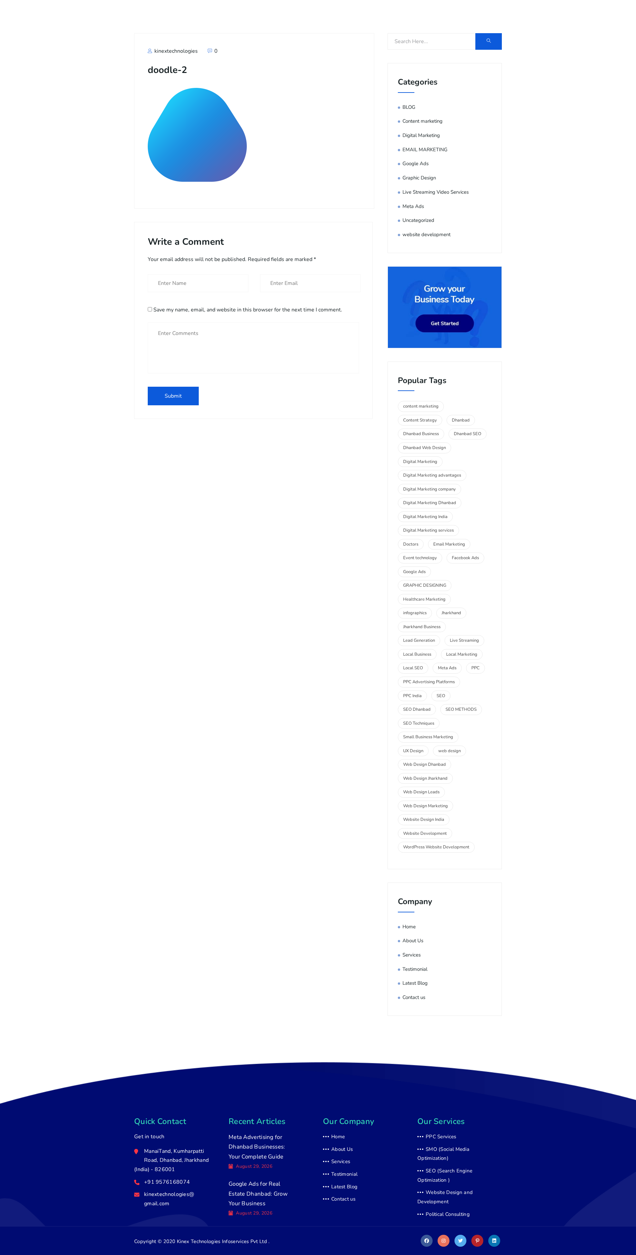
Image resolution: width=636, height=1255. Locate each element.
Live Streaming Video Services (435, 192)
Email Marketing (449, 544)
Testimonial (414, 969)
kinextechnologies (175, 51)
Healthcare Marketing (424, 599)
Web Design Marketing (425, 806)
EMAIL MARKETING (425, 149)
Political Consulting (448, 1214)
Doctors (410, 544)
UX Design (413, 751)
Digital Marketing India (425, 517)
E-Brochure (531, 17)
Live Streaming (464, 640)
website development (426, 234)
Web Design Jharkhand (425, 778)
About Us (406, 17)
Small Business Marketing (428, 737)
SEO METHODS (461, 709)
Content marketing (422, 121)
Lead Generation (419, 640)
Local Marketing (461, 654)
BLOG (408, 107)
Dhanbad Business (421, 434)
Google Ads (415, 163)
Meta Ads (413, 206)
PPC (475, 668)
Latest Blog (415, 983)
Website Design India (423, 820)
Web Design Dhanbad (424, 764)
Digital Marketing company (429, 489)
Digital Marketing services (428, 530)
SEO (441, 696)
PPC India (412, 696)
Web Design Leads (421, 792)
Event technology (420, 558)
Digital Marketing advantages (432, 475)
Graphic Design (419, 177)
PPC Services (441, 1136)
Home (378, 17)
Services (438, 17)
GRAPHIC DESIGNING (424, 585)
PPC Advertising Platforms (429, 682)
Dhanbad (461, 420)
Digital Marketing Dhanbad (429, 503)
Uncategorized (418, 220)
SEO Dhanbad (417, 709)
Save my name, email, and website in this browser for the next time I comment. (247, 309)
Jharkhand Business (422, 627)
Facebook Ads (465, 558)
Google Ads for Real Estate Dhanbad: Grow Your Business (258, 1193)
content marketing (421, 406)
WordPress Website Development (436, 847)
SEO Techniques (418, 723)
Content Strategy (420, 420)
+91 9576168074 (178, 21)
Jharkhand (451, 613)
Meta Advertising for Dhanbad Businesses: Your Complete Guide (257, 1146)
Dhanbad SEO (467, 434)
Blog (464, 17)
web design (449, 751)
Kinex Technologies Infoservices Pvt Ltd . (223, 1241)
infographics (415, 613)
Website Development (425, 833)
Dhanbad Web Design (424, 448)
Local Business (417, 654)
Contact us (493, 17)
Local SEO (413, 668)
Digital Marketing (421, 135)
